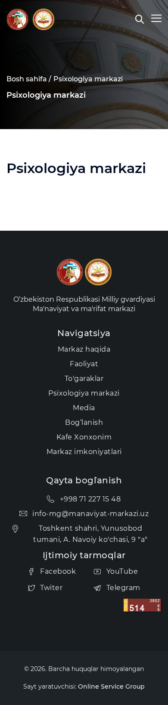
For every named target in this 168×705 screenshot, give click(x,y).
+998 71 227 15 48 (90, 499)
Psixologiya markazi (88, 79)
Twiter (51, 588)
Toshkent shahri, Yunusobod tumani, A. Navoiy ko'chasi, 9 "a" (90, 534)
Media (84, 408)
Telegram (123, 588)
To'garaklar (84, 378)
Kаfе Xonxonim (84, 437)
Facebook (58, 571)
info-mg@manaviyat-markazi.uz (90, 514)
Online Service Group (111, 686)
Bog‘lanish (84, 422)
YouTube (122, 571)
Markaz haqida (84, 349)
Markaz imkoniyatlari (84, 452)
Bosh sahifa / (28, 79)
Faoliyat (84, 364)
